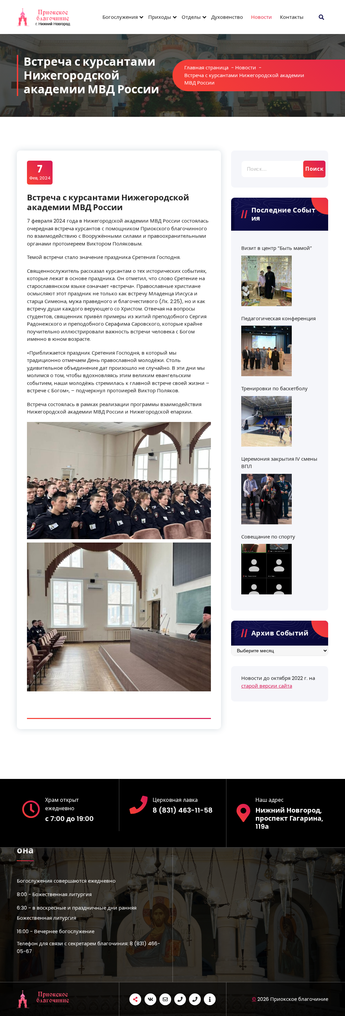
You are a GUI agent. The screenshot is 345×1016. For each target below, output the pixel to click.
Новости (261, 17)
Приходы (159, 17)
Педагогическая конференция (278, 318)
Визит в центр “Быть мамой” (276, 248)
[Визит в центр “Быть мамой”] (266, 281)
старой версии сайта (266, 685)
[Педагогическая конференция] (266, 351)
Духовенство (227, 17)
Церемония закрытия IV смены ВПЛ (279, 462)
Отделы (191, 17)
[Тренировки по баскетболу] (266, 421)
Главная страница (206, 67)
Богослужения (120, 17)
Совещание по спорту (268, 536)
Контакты (292, 17)
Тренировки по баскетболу (274, 388)
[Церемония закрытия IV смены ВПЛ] (266, 499)
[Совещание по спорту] (266, 569)
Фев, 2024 (40, 172)
